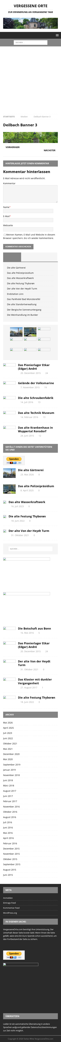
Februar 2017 (10, 801)
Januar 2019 (9, 769)
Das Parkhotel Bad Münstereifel (23, 299)
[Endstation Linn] (44, 342)
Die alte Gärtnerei (16, 267)
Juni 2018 (8, 780)
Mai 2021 (8, 748)
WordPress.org (10, 912)
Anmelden (8, 897)
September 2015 (11, 864)
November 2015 (11, 853)
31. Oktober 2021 (20, 535)
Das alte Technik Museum (36, 413)
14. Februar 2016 (29, 417)
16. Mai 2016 (27, 632)
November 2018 (11, 775)
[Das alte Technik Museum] (9, 415)
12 (40, 435)
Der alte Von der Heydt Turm (22, 288)
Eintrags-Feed (9, 902)
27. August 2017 (28, 687)
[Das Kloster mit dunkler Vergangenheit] (9, 682)
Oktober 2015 (10, 859)
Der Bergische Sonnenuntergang (24, 309)
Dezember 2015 (11, 848)
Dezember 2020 (11, 754)
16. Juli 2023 (17, 506)
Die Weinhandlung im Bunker (22, 314)
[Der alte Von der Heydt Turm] (30, 342)
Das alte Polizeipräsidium (20, 272)
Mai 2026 (8, 722)
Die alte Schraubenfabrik (35, 398)
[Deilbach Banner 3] (30, 141)
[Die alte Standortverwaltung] (30, 352)
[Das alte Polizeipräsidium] (30, 332)
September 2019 (11, 764)
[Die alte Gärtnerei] (16, 332)
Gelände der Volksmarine (36, 383)
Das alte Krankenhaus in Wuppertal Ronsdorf (35, 429)
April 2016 (8, 838)
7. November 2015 (30, 387)
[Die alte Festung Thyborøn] (16, 342)
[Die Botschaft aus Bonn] (9, 631)
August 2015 (9, 869)
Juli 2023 (7, 732)
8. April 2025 (27, 490)
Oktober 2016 (10, 811)
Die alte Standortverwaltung (21, 304)
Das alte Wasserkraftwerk (20, 278)
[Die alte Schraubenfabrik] (9, 400)
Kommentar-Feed (11, 907)
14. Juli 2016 (26, 402)
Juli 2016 (7, 822)
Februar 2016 (10, 843)
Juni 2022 (8, 738)
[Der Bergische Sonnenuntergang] (44, 352)
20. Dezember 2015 (30, 373)
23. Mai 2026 (27, 474)
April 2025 (8, 727)
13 (39, 402)
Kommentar (9, 183)
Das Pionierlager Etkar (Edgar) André (34, 366)
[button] (56, 35)
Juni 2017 (8, 796)
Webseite (8, 225)
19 (45, 387)
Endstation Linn (15, 293)
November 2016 (11, 806)
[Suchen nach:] (30, 42)
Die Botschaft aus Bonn (34, 628)
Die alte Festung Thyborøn (21, 283)
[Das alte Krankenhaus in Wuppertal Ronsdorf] (9, 430)
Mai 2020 (8, 759)
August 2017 (9, 790)
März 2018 (8, 785)
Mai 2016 (8, 832)
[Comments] (48, 257)
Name (6, 207)
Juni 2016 (8, 827)
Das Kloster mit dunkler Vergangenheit (35, 681)
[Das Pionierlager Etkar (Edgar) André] (9, 367)
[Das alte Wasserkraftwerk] (44, 332)
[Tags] (30, 257)
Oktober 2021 (10, 743)
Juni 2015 (8, 874)
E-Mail (6, 216)
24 (46, 373)
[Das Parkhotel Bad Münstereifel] (16, 352)
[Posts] (12, 257)
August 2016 (9, 817)
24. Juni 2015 (27, 435)
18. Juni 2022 (18, 520)
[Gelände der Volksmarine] (9, 385)
